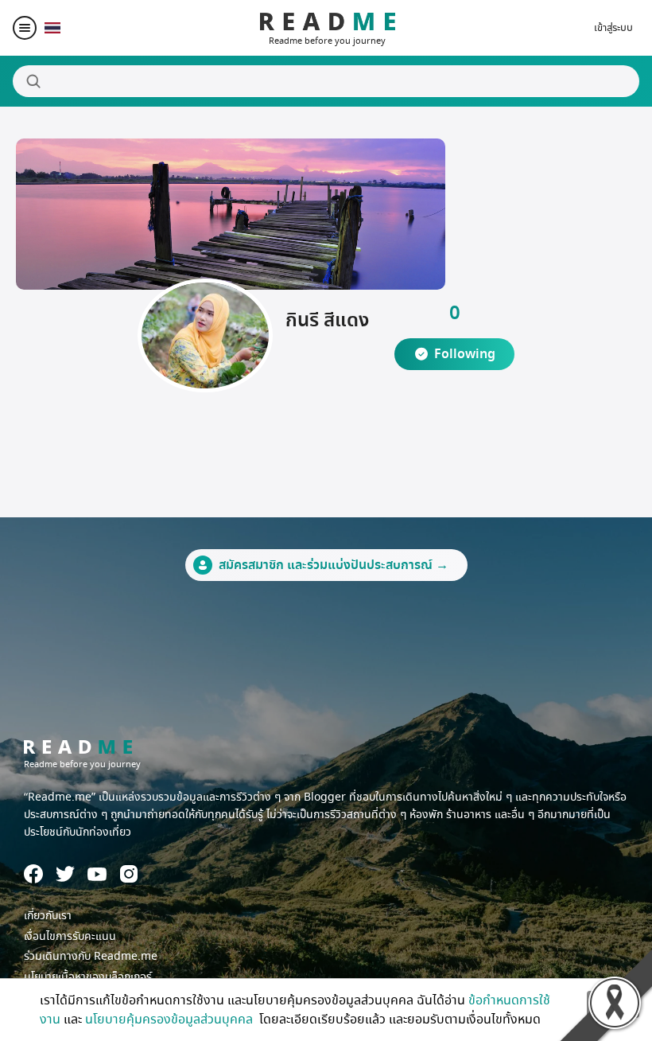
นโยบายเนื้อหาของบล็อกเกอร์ (88, 977)
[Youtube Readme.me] (97, 874)
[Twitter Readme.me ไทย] (65, 874)
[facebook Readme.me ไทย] (33, 873)
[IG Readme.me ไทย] (128, 873)
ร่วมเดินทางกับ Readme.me (90, 956)
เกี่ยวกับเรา (48, 915)
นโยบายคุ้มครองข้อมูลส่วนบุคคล (170, 1019)
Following (464, 354)
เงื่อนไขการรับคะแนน (70, 936)
